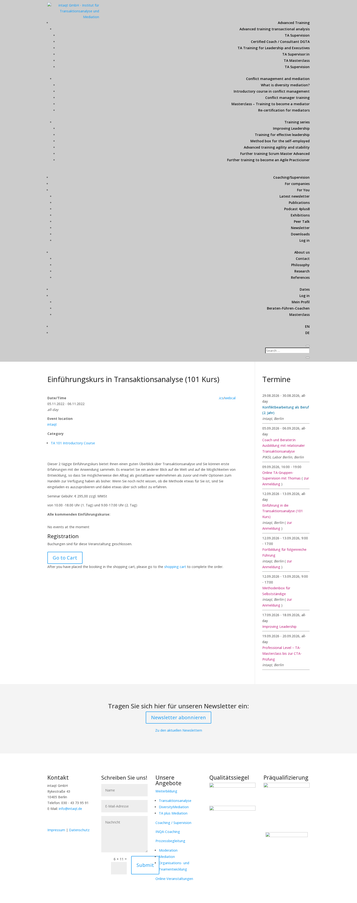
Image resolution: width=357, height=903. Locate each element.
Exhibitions (300, 215)
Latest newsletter (295, 196)
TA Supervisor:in (296, 54)
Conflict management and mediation (278, 78)
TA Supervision (297, 35)
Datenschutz (79, 830)
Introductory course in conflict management (272, 91)
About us (302, 252)
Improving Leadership (291, 128)
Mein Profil (301, 302)
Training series (297, 122)
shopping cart (175, 566)
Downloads (300, 234)
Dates (305, 289)
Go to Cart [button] (65, 557)
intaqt (52, 424)
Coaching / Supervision (173, 822)
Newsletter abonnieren (178, 717)
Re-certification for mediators (284, 110)
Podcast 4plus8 (297, 209)
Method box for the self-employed (280, 141)
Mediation (167, 856)
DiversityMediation (174, 807)
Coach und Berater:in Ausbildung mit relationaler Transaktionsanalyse (283, 446)
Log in (304, 240)
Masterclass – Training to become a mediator (270, 104)
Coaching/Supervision (291, 177)
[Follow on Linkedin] (51, 819)
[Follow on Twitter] (61, 819)
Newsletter (300, 227)
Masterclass (299, 314)
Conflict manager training (287, 97)
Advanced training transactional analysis (274, 29)
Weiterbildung (166, 791)
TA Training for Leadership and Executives (274, 48)
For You (303, 190)
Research (302, 271)
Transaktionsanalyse (175, 800)
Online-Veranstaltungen (174, 878)
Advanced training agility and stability (277, 147)
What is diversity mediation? (285, 85)
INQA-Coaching (167, 831)
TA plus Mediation (173, 813)
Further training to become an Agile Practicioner (268, 160)
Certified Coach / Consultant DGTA (280, 41)
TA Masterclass (297, 60)
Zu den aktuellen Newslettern (178, 730)
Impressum (56, 830)
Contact (303, 258)
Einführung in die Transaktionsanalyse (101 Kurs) (282, 511)
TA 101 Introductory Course (73, 443)
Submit (145, 865)
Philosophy (300, 265)
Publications (299, 202)
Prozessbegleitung (170, 841)
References (300, 277)
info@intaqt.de (70, 808)
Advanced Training (294, 22)
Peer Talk (302, 221)
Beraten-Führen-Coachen (288, 308)
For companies (297, 183)
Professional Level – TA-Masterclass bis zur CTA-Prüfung (282, 653)
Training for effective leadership (282, 134)
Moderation (168, 850)
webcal (230, 398)
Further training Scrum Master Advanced (275, 153)
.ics (221, 398)
